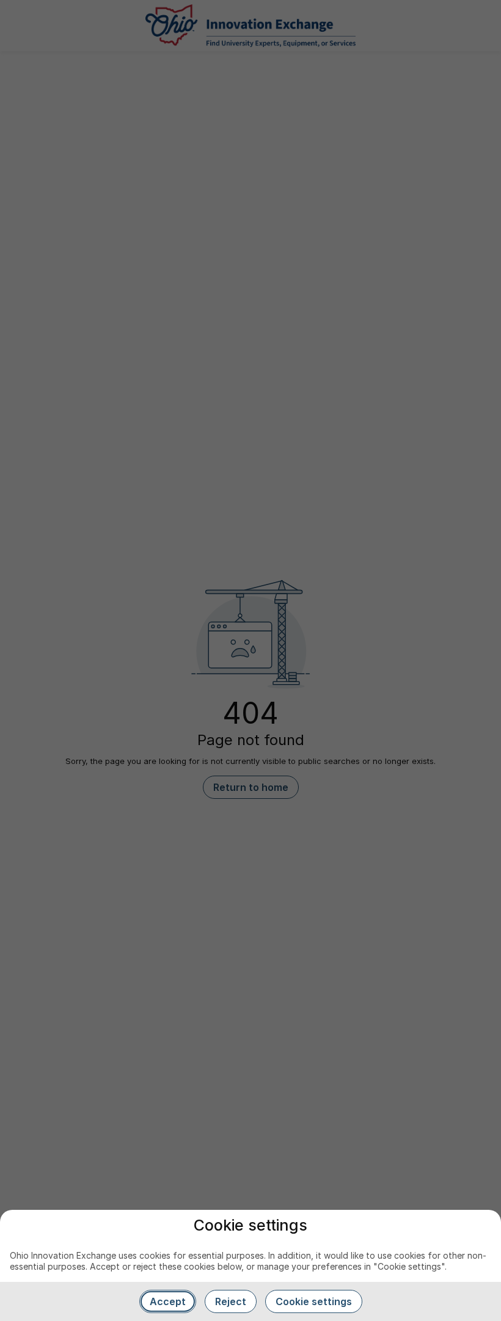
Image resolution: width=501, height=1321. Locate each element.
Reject (230, 1301)
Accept (168, 1301)
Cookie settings (314, 1301)
